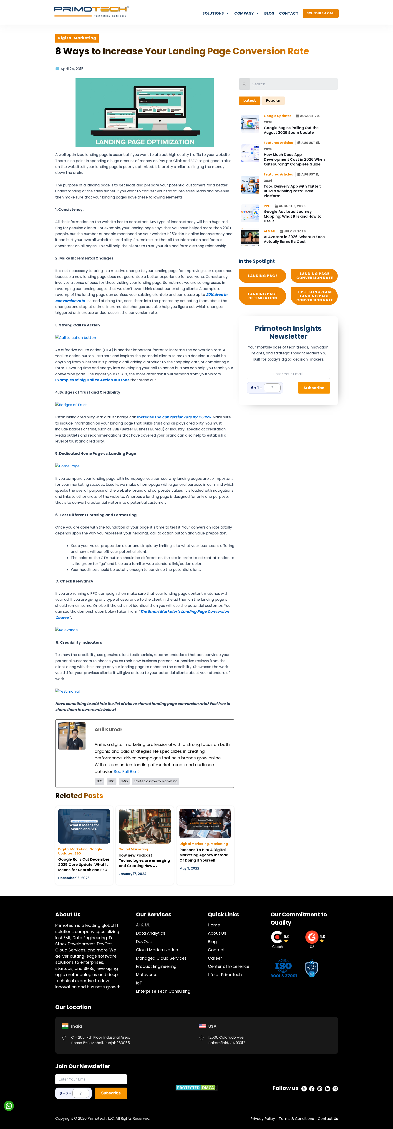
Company (244, 13)
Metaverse (146, 974)
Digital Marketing (73, 849)
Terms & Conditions (296, 1118)
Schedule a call (321, 13)
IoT (139, 983)
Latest (249, 100)
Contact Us (328, 1118)
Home (214, 925)
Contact (288, 13)
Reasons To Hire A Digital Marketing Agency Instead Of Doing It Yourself (203, 855)
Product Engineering (156, 966)
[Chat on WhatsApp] (9, 1106)
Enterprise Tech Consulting (163, 991)
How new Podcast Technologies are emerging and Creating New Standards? (144, 863)
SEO (78, 853)
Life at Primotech (225, 974)
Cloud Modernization (157, 950)
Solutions (213, 13)
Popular (273, 100)
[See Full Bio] (138, 771)
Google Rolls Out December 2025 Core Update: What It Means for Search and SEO (84, 864)
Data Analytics (150, 933)
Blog (269, 13)
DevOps (144, 941)
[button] (279, 116)
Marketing (219, 844)
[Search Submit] (244, 84)
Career (215, 958)
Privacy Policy (262, 1118)
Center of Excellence (228, 966)
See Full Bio (125, 771)
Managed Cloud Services (161, 958)
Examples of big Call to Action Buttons (92, 380)
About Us (217, 933)
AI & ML (143, 925)
